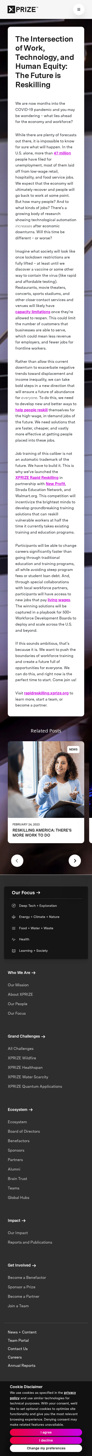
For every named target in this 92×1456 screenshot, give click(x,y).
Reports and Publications (30, 1242)
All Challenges (20, 1048)
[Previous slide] (17, 861)
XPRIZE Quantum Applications (35, 1086)
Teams (13, 1188)
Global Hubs (18, 1197)
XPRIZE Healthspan (25, 1067)
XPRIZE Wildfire (22, 1058)
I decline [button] (46, 1440)
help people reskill (31, 410)
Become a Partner (23, 1296)
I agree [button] (46, 1432)
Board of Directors (24, 1131)
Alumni (14, 1169)
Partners (15, 1160)
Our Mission (18, 985)
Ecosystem (17, 1122)
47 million (62, 153)
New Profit (55, 484)
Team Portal (18, 1340)
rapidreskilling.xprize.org (46, 693)
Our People (17, 1004)
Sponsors (16, 1150)
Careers (15, 1357)
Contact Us (18, 1348)
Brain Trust (17, 1178)
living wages (59, 600)
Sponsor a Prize (21, 1287)
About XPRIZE (20, 994)
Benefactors (18, 1141)
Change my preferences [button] (46, 1448)
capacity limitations (32, 312)
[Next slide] (75, 861)
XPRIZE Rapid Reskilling (37, 477)
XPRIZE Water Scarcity (28, 1077)
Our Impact (18, 1233)
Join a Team (18, 1306)
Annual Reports (21, 1365)
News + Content (22, 1332)
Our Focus (17, 1013)
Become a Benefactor (27, 1277)
